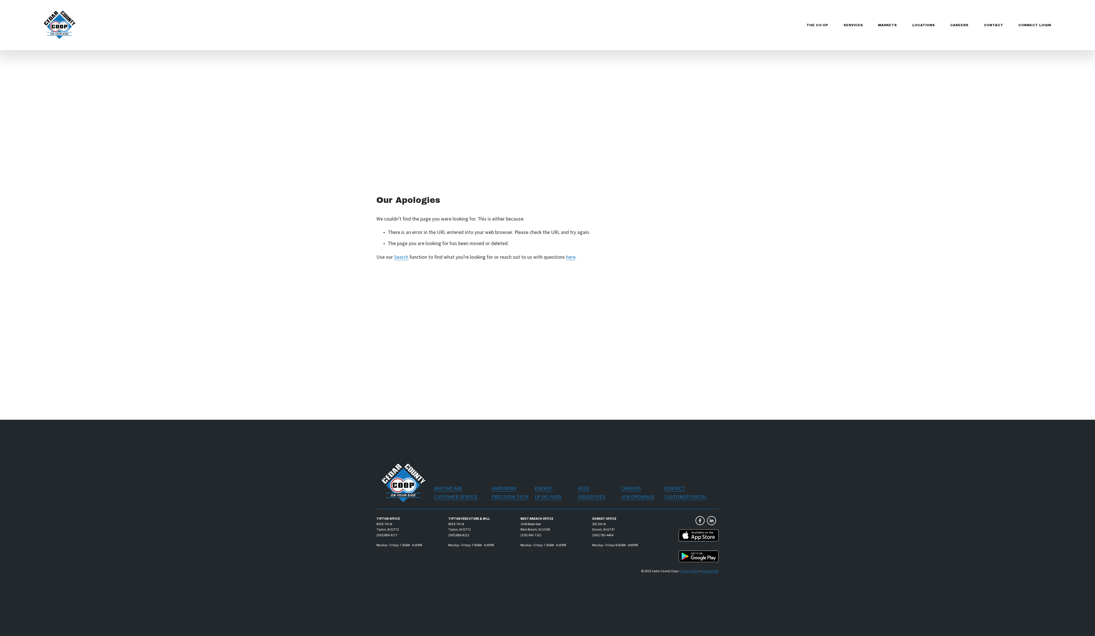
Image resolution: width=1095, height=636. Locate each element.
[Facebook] (700, 520)
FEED (583, 488)
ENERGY (543, 488)
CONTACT (993, 25)
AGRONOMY (504, 488)
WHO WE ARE (448, 488)
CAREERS (959, 25)
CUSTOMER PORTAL (685, 497)
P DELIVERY (549, 497)
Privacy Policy (690, 571)
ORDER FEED (591, 497)
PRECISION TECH (510, 497)
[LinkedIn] (711, 520)
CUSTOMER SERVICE (456, 497)
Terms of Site (710, 571)
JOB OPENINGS (637, 497)
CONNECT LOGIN (1034, 25)
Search (401, 257)
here (570, 257)
